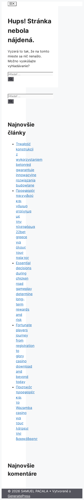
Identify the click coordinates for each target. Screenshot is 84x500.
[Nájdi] (11, 79)
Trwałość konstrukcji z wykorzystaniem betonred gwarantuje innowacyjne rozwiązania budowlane (29, 164)
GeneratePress (19, 496)
